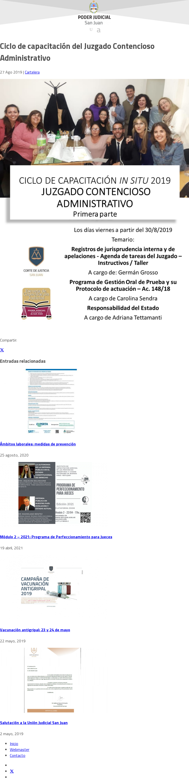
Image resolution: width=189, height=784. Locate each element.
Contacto (17, 755)
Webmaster (19, 749)
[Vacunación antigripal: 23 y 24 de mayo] (54, 618)
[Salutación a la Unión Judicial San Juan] (54, 711)
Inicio (14, 743)
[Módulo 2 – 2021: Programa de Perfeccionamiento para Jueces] (54, 526)
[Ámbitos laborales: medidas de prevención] (54, 433)
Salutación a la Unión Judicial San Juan (34, 723)
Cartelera (32, 72)
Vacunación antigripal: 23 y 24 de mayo (35, 630)
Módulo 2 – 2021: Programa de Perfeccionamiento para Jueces (56, 537)
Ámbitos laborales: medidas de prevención (38, 444)
